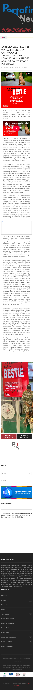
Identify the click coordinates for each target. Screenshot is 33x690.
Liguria (16, 609)
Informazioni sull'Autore (8, 436)
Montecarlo (16, 605)
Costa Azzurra (16, 614)
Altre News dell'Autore (24, 436)
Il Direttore (16, 596)
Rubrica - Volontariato (16, 646)
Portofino (16, 600)
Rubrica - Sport (16, 632)
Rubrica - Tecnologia (16, 642)
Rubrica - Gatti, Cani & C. (16, 619)
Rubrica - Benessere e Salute (16, 637)
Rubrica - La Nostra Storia (16, 628)
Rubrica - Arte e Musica (16, 623)
